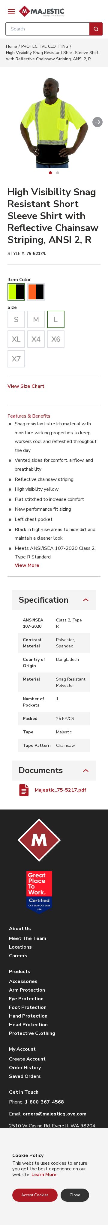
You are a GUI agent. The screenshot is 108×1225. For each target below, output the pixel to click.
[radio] (16, 292)
